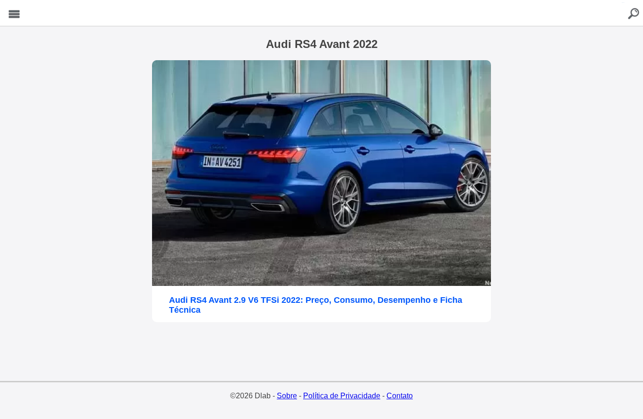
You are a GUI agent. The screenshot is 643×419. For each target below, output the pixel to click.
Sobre (287, 396)
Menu (14, 14)
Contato (399, 396)
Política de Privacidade (341, 396)
